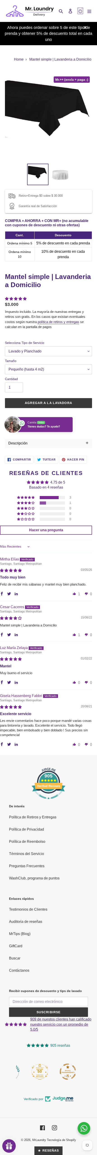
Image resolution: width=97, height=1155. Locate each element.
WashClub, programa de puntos (34, 878)
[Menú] (89, 11)
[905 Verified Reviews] (48, 801)
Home (19, 59)
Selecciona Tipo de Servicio (24, 343)
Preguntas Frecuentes (26, 866)
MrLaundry (39, 1140)
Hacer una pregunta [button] (46, 530)
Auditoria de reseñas (25, 922)
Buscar (14, 958)
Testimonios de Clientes (28, 909)
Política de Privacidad (26, 829)
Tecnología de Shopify (61, 1140)
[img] (11, 570)
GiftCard (15, 946)
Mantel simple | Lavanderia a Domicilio (60, 59)
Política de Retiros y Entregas (32, 817)
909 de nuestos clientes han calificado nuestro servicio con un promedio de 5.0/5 (60, 1024)
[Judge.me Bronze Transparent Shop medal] (68, 1071)
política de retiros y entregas (58, 322)
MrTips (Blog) (19, 934)
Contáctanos (19, 970)
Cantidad (11, 379)
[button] (16, 299)
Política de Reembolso (27, 841)
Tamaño (10, 361)
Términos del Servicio (26, 854)
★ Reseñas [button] (48, 1150)
